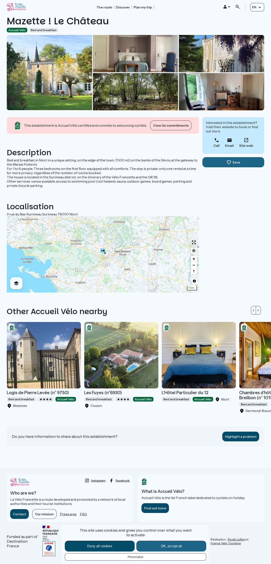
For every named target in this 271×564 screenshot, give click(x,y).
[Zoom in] (194, 259)
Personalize (135, 556)
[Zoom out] (194, 265)
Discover (123, 7)
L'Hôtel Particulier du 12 (185, 392)
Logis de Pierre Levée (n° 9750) (38, 392)
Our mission (44, 514)
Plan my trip (143, 7)
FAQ (83, 514)
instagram (98, 480)
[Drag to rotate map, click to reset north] (194, 271)
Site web (246, 145)
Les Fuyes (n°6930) (103, 392)
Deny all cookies (99, 546)
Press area (68, 514)
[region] (103, 254)
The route (104, 7)
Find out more (155, 508)
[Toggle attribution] (194, 281)
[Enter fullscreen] (194, 242)
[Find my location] (194, 251)
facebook (123, 480)
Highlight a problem (240, 436)
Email (229, 145)
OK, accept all (171, 546)
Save (236, 162)
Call (216, 145)
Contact (19, 514)
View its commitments (171, 125)
